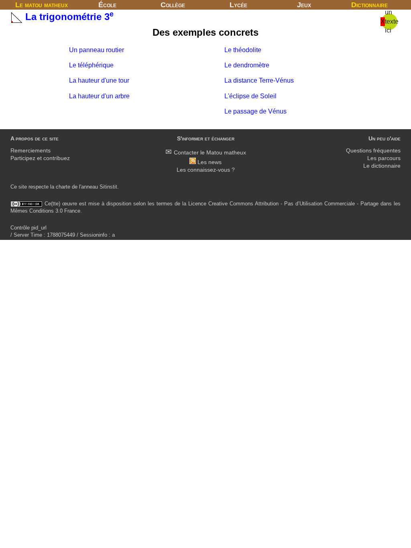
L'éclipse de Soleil (250, 96)
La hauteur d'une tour (99, 80)
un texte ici (392, 21)
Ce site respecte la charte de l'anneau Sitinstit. (64, 187)
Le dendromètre (246, 65)
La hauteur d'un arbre (99, 96)
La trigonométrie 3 (68, 16)
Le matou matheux (41, 5)
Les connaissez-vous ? (206, 170)
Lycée (238, 5)
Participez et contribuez (40, 158)
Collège (173, 5)
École (107, 5)
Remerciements (30, 151)
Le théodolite (242, 50)
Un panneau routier (96, 50)
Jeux (304, 5)
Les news (209, 162)
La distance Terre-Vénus (259, 80)
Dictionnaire (369, 5)
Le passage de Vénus (255, 111)
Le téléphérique (91, 65)
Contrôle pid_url (28, 228)
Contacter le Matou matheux (210, 153)
